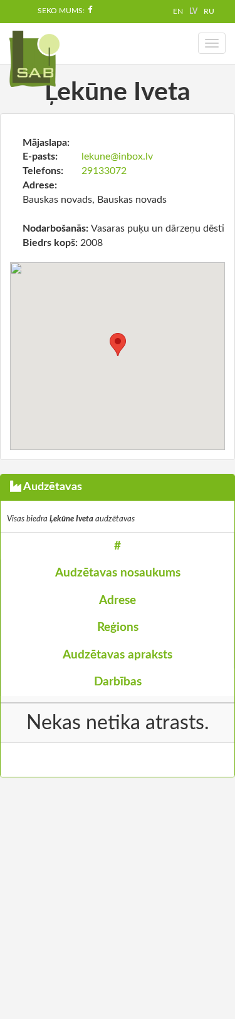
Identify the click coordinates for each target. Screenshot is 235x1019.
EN (178, 11)
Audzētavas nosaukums (117, 573)
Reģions (117, 627)
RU (209, 11)
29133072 (104, 171)
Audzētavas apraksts (117, 655)
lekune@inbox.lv (117, 156)
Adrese (117, 601)
